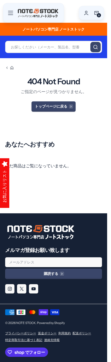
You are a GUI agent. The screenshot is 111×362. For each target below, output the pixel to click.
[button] (10, 13)
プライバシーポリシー (20, 333)
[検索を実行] (95, 47)
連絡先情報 (52, 340)
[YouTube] (33, 288)
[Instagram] (9, 288)
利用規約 (64, 333)
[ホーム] (9, 68)
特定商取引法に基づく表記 (23, 340)
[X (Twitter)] (21, 288)
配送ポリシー (82, 333)
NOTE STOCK (26, 323)
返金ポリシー (47, 333)
